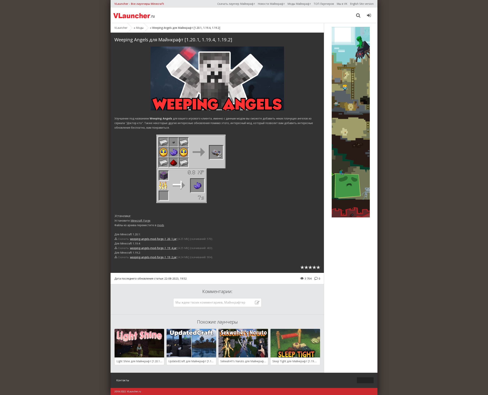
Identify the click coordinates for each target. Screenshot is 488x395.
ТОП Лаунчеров (324, 4)
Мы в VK (342, 4)
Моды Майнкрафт (299, 4)
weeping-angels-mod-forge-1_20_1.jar (153, 239)
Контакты (122, 380)
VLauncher (134, 15)
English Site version (362, 4)
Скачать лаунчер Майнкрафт (236, 4)
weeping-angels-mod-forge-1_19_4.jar (153, 248)
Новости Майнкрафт (271, 4)
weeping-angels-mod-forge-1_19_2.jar (153, 257)
